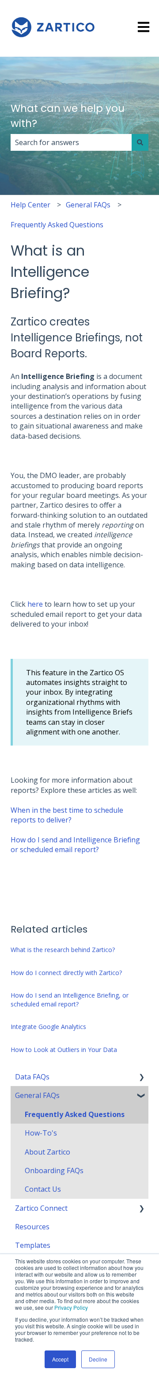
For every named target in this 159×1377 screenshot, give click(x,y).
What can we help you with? (68, 116)
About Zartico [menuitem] (47, 1152)
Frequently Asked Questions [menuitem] (75, 1114)
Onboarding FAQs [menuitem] (54, 1170)
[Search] (140, 142)
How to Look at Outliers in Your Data (64, 1049)
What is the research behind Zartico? (63, 949)
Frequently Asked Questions (57, 225)
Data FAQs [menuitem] (32, 1077)
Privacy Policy (71, 1307)
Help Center (30, 205)
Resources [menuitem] (32, 1227)
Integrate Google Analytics (48, 1026)
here (35, 604)
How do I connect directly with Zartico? (66, 972)
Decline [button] (98, 1359)
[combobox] (71, 142)
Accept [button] (60, 1359)
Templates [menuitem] (32, 1245)
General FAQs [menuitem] (37, 1095)
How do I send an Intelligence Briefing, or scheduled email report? (70, 999)
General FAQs (88, 205)
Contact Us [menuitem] (43, 1189)
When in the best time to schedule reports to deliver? (67, 815)
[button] (141, 1077)
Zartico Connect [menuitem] (41, 1208)
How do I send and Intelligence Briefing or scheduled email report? (75, 844)
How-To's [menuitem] (41, 1133)
